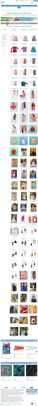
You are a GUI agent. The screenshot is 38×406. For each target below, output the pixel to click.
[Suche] (29, 1)
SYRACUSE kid (14, 336)
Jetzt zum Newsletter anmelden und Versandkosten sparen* (19, 23)
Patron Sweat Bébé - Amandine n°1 (33, 134)
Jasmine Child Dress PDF (14, 201)
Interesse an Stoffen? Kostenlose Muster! (19, 26)
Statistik (9, 403)
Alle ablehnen (31, 391)
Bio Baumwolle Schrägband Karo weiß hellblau (31, 354)
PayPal (21, 403)
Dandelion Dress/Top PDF (14, 223)
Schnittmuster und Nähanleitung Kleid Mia (33, 66)
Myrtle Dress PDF (33, 201)
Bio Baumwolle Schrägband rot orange (19, 354)
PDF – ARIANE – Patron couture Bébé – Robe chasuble (23, 281)
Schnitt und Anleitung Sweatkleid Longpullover (23, 55)
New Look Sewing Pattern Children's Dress (14, 123)
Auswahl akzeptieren (31, 393)
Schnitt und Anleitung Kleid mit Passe (14, 77)
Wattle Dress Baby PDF (24, 156)
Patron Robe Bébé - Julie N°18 (14, 146)
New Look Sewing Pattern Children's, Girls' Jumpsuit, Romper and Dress (24, 112)
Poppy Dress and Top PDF (24, 201)
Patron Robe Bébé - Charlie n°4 (14, 157)
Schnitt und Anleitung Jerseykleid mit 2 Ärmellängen (14, 55)
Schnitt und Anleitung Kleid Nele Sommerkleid (14, 66)
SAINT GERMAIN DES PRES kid (14, 325)
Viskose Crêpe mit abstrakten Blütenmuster (5, 377)
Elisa (14, 246)
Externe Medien (15, 403)
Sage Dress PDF (23, 212)
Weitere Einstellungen (10, 404)
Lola (33, 235)
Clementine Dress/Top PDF (33, 213)
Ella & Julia (24, 246)
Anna (14, 280)
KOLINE (14, 291)
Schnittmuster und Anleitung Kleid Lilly (24, 43)
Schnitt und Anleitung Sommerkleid (24, 66)
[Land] (27, 1)
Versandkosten (8, 358)
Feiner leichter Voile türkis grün (19, 376)
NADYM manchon (33, 325)
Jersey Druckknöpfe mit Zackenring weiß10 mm (4, 354)
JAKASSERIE (24, 291)
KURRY (33, 280)
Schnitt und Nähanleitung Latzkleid (33, 89)
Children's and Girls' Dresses (14, 134)
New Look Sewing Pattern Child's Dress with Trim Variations (14, 112)
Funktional (4, 404)
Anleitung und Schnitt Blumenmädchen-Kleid (33, 43)
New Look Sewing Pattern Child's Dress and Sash (23, 100)
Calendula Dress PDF (14, 212)
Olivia (33, 246)
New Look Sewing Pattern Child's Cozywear (14, 100)
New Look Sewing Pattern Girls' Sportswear (33, 111)
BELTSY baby (23, 325)
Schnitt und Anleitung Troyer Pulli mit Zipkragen (24, 89)
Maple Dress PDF (33, 156)
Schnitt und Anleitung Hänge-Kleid (14, 43)
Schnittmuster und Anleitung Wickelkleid (23, 77)
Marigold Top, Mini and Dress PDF (23, 190)
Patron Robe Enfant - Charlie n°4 (33, 146)
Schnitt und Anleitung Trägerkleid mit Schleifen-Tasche (33, 55)
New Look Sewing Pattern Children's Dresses (33, 123)
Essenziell (3, 403)
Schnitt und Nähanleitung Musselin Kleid (14, 89)
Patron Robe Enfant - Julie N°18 (23, 146)
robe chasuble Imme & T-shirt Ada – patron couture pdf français (33, 224)
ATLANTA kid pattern (24, 336)
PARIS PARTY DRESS (24, 223)
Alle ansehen (34, 340)
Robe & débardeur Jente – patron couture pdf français (14, 236)
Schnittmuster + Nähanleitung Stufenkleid (33, 77)
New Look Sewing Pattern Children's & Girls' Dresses (23, 123)
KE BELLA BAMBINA (33, 291)
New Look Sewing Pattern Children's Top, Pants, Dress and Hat (24, 135)
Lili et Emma (23, 235)
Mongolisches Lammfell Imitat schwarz (31, 377)
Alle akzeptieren (31, 389)
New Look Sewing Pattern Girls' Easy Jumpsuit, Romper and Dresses (33, 100)
